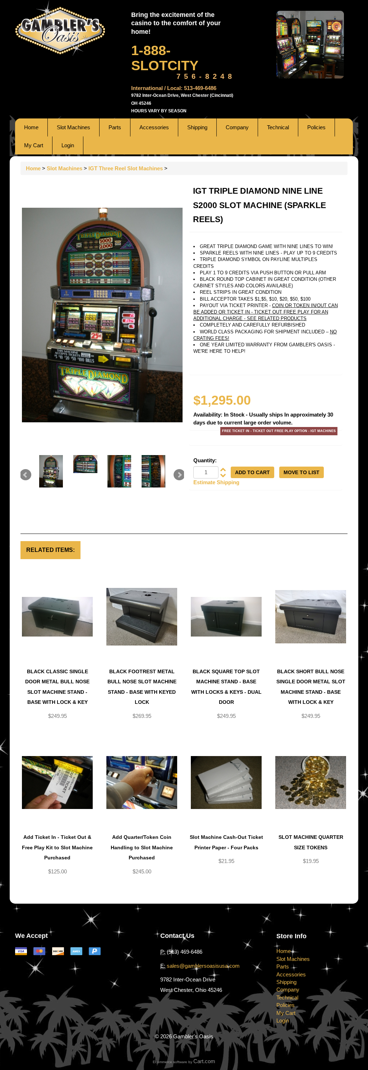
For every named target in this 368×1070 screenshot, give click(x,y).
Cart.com (204, 1061)
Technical (278, 127)
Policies (316, 127)
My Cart (33, 145)
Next (179, 475)
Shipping (197, 127)
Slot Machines (73, 127)
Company (237, 127)
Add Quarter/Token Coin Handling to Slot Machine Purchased (142, 847)
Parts (115, 127)
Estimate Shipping (216, 482)
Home (31, 127)
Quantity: (205, 460)
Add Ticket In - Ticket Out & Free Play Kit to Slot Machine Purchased (57, 847)
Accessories (154, 127)
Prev (25, 475)
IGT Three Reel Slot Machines (125, 168)
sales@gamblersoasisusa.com (203, 966)
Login (67, 145)
